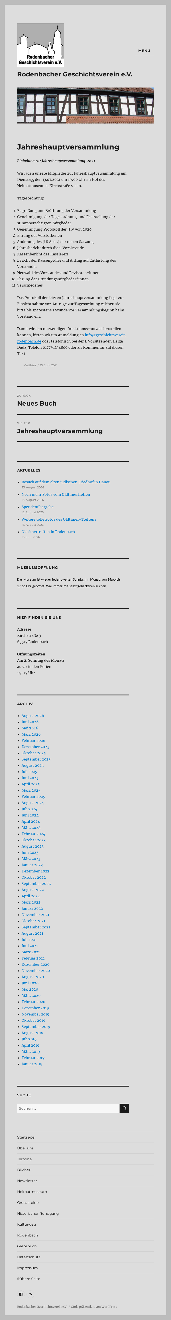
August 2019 (32, 1033)
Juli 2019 (29, 1039)
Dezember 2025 (35, 747)
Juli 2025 (29, 771)
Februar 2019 (33, 1057)
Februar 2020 (33, 1001)
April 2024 (31, 821)
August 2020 (33, 977)
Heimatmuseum (32, 1192)
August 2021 (32, 933)
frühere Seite (28, 1279)
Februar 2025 (33, 796)
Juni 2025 (30, 778)
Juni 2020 (30, 983)
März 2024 (31, 827)
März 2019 (31, 1051)
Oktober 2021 (33, 921)
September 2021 (36, 927)
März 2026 (31, 734)
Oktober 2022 (34, 877)
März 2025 (31, 790)
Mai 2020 (30, 989)
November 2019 (35, 1014)
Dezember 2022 (35, 871)
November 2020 (36, 970)
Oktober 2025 (34, 753)
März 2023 (31, 858)
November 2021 (35, 914)
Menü (144, 51)
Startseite (26, 1137)
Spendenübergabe (38, 507)
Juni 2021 (30, 946)
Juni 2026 (30, 722)
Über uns (25, 1148)
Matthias (29, 365)
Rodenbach (27, 1235)
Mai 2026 (30, 728)
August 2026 (33, 715)
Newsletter (27, 1181)
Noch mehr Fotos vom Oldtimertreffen (56, 494)
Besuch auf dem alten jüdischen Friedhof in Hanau (66, 482)
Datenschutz (28, 1257)
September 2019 (36, 1026)
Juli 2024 (29, 809)
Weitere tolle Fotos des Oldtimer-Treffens (59, 519)
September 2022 (36, 883)
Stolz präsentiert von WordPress (94, 1307)
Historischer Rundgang (38, 1213)
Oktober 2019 (33, 1020)
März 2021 (31, 952)
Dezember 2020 (35, 964)
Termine (24, 1159)
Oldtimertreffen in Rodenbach (48, 532)
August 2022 (33, 890)
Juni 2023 (30, 852)
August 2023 (33, 846)
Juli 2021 (29, 939)
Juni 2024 (30, 815)
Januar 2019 (32, 1064)
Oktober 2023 (34, 840)
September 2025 (36, 759)
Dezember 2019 (35, 1008)
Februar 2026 (33, 740)
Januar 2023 (32, 865)
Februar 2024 (33, 834)
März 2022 (31, 902)
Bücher (23, 1170)
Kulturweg (26, 1224)
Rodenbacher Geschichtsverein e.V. (74, 74)
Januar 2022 (32, 908)
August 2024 (33, 802)
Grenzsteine (28, 1203)
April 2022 (31, 896)
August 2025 (33, 765)
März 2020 (31, 995)
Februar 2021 (33, 958)
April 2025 (31, 784)
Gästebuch (27, 1246)
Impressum (27, 1268)
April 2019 (30, 1045)
